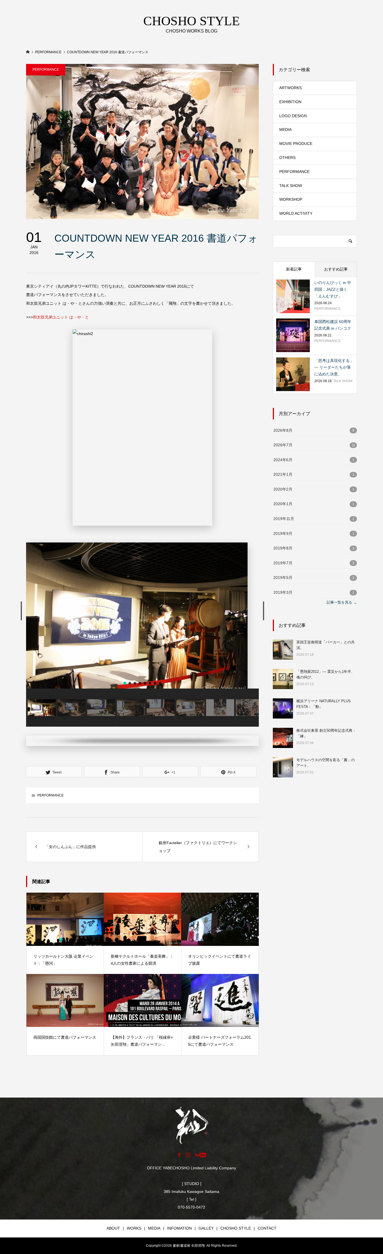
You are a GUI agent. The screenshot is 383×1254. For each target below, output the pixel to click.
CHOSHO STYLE (235, 1228)
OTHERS (287, 157)
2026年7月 (282, 445)
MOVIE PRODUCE (295, 143)
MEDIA (285, 129)
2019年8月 (282, 548)
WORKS (134, 1228)
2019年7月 (282, 563)
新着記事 (294, 269)
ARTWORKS (290, 88)
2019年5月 (282, 578)
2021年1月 (282, 474)
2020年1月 (282, 504)
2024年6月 (282, 460)
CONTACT (267, 1228)
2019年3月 (282, 592)
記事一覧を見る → (342, 602)
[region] (142, 644)
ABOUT (113, 1228)
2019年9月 (282, 534)
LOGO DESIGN (293, 116)
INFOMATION (179, 1228)
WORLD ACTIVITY (295, 213)
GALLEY (206, 1228)
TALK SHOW (290, 185)
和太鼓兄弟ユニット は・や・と (61, 317)
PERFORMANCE (46, 69)
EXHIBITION (290, 102)
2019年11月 (283, 519)
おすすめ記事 (336, 269)
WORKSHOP (290, 199)
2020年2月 (282, 489)
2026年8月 (282, 430)
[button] (21, 610)
